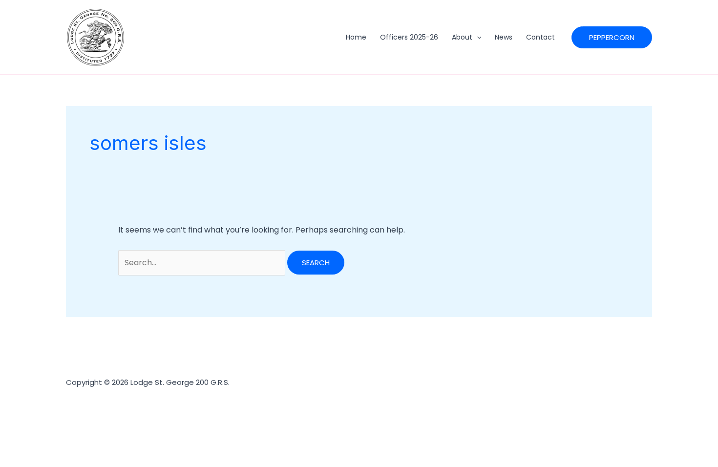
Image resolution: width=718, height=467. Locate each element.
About (462, 37)
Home (356, 37)
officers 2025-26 (409, 37)
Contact (540, 37)
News (503, 37)
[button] (476, 37)
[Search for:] (202, 262)
